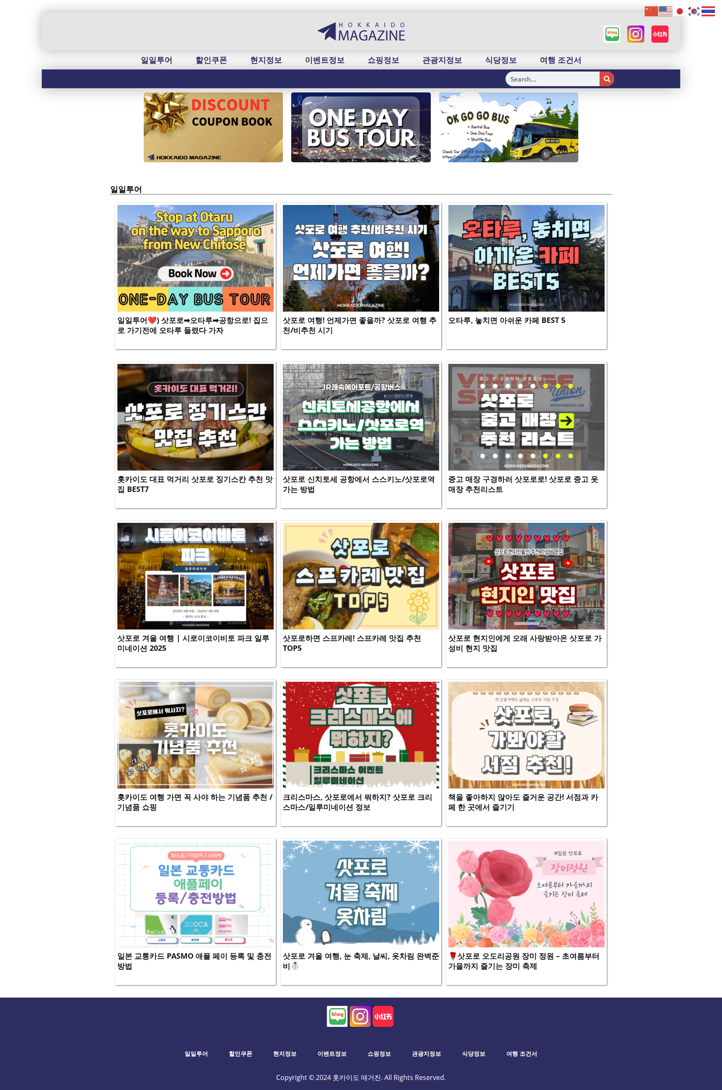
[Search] (607, 79)
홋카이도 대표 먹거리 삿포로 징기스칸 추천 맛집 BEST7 (195, 484)
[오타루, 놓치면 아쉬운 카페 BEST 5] (526, 258)
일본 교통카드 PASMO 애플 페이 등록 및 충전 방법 (194, 960)
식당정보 (501, 59)
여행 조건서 (561, 59)
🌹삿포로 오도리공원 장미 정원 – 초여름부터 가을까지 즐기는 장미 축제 (524, 960)
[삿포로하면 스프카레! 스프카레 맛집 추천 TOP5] (361, 575)
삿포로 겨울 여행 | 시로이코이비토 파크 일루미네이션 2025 (193, 642)
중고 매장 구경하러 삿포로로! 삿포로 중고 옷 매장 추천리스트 (523, 484)
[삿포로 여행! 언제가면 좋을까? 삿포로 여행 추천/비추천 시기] (361, 258)
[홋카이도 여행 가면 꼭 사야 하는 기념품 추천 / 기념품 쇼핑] (195, 734)
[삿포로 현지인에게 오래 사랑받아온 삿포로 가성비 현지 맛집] (526, 575)
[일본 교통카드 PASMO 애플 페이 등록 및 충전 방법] (195, 893)
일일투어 (157, 59)
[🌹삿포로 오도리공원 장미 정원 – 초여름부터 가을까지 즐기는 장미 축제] (526, 893)
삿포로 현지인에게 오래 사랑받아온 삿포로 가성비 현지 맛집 (525, 642)
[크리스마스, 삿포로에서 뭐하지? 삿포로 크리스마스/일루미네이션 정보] (361, 734)
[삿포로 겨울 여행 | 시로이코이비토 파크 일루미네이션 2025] (195, 575)
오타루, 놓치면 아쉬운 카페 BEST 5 (506, 320)
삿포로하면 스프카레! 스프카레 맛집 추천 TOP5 (352, 642)
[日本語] (680, 11)
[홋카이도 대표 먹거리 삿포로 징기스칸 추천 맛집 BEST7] (195, 417)
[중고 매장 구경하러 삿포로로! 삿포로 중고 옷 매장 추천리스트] (526, 417)
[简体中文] (652, 11)
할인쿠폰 (211, 59)
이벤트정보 (325, 59)
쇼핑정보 (383, 59)
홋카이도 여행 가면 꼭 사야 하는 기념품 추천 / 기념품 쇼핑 (194, 801)
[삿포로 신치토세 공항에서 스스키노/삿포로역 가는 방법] (361, 417)
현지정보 (266, 59)
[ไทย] (709, 11)
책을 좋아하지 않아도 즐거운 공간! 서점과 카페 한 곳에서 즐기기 (523, 801)
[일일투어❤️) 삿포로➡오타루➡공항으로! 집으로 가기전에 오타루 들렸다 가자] (195, 258)
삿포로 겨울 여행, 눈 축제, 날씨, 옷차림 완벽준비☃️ (361, 960)
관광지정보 (442, 59)
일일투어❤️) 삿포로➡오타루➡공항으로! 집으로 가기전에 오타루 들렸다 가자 (192, 325)
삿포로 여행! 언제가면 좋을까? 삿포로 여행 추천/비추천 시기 (360, 325)
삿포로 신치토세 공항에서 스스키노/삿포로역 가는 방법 (359, 484)
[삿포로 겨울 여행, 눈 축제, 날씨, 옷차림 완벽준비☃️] (361, 893)
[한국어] (694, 11)
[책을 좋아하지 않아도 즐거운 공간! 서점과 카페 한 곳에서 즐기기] (526, 734)
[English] (666, 11)
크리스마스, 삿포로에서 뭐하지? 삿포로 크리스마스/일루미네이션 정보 (357, 801)
